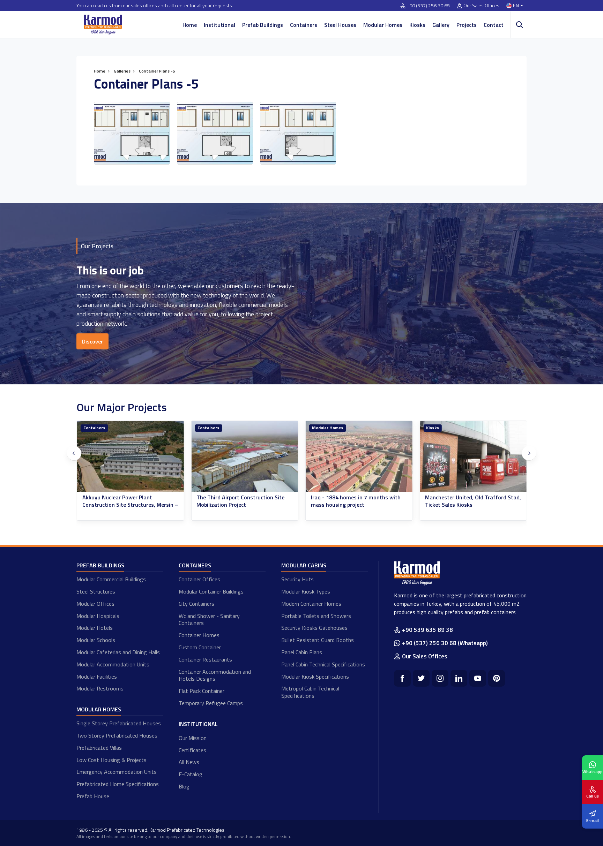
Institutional (219, 25)
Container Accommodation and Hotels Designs (215, 675)
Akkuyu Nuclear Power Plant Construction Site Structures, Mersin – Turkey (130, 504)
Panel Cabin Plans (301, 652)
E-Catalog (190, 774)
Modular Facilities (96, 676)
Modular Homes (382, 25)
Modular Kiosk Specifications (315, 676)
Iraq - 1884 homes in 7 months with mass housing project (355, 501)
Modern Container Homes (311, 603)
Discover (92, 341)
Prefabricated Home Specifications (117, 784)
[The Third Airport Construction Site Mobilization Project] (244, 456)
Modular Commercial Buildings (111, 579)
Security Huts (297, 579)
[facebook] (402, 678)
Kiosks (417, 25)
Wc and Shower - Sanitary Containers (209, 619)
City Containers (196, 603)
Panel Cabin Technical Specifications (323, 664)
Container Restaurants (205, 659)
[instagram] (440, 678)
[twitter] (421, 678)
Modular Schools (95, 640)
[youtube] (477, 678)
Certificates (192, 750)
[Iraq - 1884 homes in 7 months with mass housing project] (358, 456)
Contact (494, 25)
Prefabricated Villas (99, 747)
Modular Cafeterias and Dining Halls (118, 652)
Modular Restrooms (100, 688)
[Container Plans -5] (132, 133)
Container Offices (199, 579)
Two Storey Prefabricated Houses (116, 735)
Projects (466, 25)
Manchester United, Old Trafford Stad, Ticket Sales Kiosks (473, 501)
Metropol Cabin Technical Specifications (310, 692)
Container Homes (199, 635)
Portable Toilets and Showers (316, 616)
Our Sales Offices (481, 5)
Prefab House (92, 796)
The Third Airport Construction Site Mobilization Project (240, 501)
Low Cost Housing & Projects (111, 760)
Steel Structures (95, 591)
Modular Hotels (94, 628)
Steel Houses (340, 25)
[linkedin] (459, 678)
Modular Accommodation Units (112, 664)
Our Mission (193, 738)
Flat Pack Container (201, 691)
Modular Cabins (303, 565)
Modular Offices (95, 603)
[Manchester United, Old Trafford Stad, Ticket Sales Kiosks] (473, 456)
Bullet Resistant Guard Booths (317, 640)
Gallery (440, 25)
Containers (303, 25)
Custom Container (200, 647)
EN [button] (516, 5)
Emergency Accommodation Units (116, 772)
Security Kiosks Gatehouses (314, 628)
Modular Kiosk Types (305, 591)
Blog (184, 786)
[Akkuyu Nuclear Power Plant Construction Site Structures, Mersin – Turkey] (130, 456)
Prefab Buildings (262, 25)
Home (190, 25)
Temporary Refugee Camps (211, 703)
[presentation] (74, 453)
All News (189, 762)
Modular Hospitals (97, 616)
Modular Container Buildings (211, 591)
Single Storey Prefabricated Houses (118, 723)
